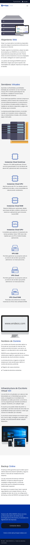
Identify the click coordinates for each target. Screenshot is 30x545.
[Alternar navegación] (27, 5)
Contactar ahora (15, 526)
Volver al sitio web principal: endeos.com (15, 533)
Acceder (25, 1)
